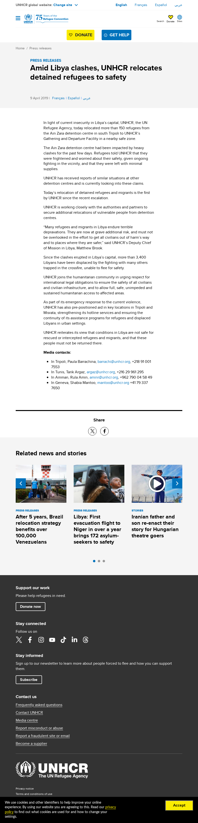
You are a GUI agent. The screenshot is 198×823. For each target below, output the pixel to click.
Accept (179, 805)
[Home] (40, 19)
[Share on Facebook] (104, 431)
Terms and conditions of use (34, 794)
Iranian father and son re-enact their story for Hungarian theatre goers (155, 526)
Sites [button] (179, 21)
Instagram (41, 640)
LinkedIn (74, 640)
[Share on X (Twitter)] (92, 431)
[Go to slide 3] (105, 562)
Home (20, 48)
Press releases (40, 48)
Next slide (177, 483)
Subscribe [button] (28, 679)
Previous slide (21, 483)
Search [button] (160, 21)
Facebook (30, 640)
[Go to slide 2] (100, 562)
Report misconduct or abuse (39, 728)
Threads (85, 640)
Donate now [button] (30, 606)
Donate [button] (171, 21)
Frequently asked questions (39, 705)
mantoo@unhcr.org (113, 382)
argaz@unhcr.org (101, 372)
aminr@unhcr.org (104, 377)
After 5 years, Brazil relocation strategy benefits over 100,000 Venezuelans (39, 529)
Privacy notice (25, 788)
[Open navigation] (18, 18)
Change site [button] (62, 4)
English (121, 4)
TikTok (63, 640)
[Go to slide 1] (95, 562)
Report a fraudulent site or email (43, 736)
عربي (178, 4)
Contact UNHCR (29, 712)
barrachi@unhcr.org (114, 361)
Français (141, 4)
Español (161, 4)
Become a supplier (31, 743)
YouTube (52, 640)
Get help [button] (119, 35)
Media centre (27, 720)
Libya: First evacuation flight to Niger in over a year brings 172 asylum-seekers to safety (97, 529)
